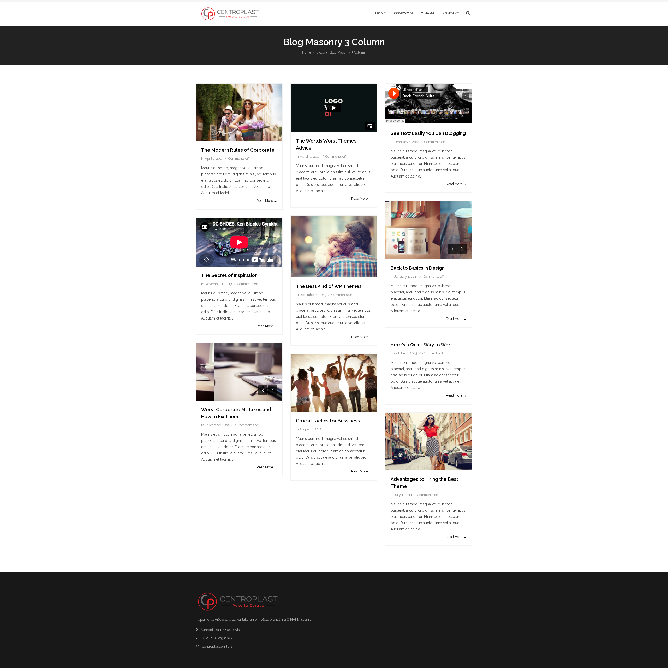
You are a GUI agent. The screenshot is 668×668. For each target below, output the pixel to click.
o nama (427, 13)
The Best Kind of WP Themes (329, 286)
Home (380, 13)
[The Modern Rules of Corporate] (239, 112)
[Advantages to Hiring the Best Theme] (428, 441)
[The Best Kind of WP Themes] (334, 246)
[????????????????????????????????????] (239, 372)
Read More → (267, 201)
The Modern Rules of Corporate (238, 150)
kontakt (451, 13)
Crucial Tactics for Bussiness (328, 420)
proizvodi (403, 13)
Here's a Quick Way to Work (422, 344)
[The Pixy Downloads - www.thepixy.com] (428, 230)
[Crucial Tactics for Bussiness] (334, 383)
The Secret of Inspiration (229, 275)
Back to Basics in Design (418, 268)
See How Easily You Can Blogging (428, 133)
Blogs (320, 52)
